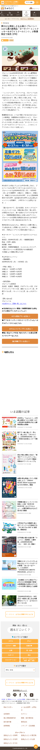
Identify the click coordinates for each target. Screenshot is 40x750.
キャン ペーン (34, 15)
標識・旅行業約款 (27, 718)
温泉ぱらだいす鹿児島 (28, 735)
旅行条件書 (7, 722)
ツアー (18, 15)
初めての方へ (8, 707)
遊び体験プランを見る (20, 341)
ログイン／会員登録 (27, 19)
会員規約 (7, 714)
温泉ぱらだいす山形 (28, 739)
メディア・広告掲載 (28, 726)
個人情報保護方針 (10, 718)
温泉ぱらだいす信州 (10, 739)
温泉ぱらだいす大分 (10, 743)
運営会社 (24, 722)
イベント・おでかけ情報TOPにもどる (21, 614)
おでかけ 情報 (26, 15)
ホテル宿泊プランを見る (19, 316)
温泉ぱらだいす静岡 (10, 735)
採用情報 (7, 726)
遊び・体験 (10, 14)
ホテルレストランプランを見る (20, 329)
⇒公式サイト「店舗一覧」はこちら (14, 303)
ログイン (24, 714)
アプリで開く (29, 2)
